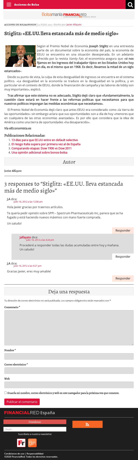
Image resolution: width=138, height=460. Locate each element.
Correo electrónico (16, 364)
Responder (123, 230)
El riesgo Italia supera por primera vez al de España (46, 144)
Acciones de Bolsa (26, 4)
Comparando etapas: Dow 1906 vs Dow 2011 (42, 148)
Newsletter (35, 422)
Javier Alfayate (73, 24)
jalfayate (25, 237)
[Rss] (87, 424)
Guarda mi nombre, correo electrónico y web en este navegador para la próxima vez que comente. (63, 393)
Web (7, 379)
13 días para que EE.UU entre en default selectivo (45, 140)
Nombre (10, 350)
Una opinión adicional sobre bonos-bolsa (39, 152)
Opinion (31, 24)
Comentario (12, 307)
